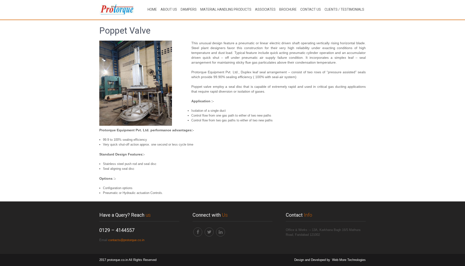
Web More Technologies (349, 260)
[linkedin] (220, 232)
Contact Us (310, 9)
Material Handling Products (225, 9)
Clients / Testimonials (344, 9)
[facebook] (197, 232)
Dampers (189, 9)
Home (152, 9)
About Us (169, 9)
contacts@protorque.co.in (126, 240)
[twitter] (209, 232)
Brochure (288, 9)
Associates (265, 9)
